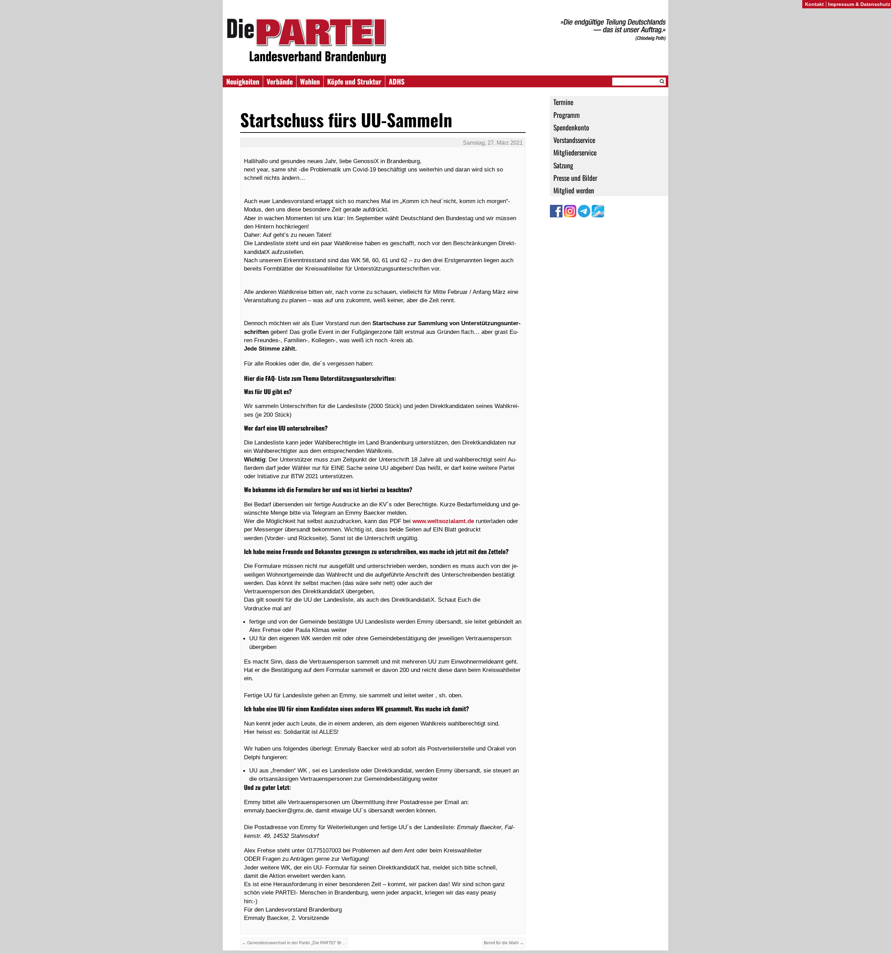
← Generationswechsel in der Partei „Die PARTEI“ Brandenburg (295, 942)
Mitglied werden (573, 190)
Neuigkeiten (242, 81)
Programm (566, 115)
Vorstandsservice (574, 140)
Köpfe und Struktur (354, 81)
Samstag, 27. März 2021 (493, 143)
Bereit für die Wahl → (504, 942)
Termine (563, 102)
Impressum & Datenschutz (859, 4)
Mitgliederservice (575, 152)
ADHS (396, 81)
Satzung (563, 165)
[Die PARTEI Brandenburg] (445, 41)
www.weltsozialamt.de (443, 521)
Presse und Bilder (575, 178)
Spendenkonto (571, 127)
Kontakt (814, 4)
